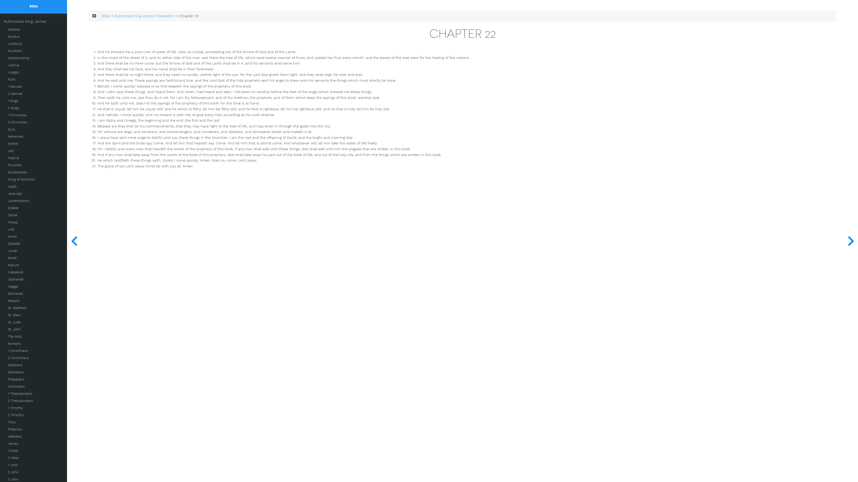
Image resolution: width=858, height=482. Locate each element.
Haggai (13, 287)
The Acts (15, 336)
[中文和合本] (851, 241)
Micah (12, 258)
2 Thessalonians (20, 401)
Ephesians (16, 372)
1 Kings (13, 101)
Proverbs (15, 165)
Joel (11, 229)
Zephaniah (16, 279)
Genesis (14, 29)
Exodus (13, 37)
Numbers (15, 51)
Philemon (15, 429)
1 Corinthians (18, 351)
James (13, 444)
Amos (12, 237)
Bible (106, 16)
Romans (14, 344)
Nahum (13, 265)
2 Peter (13, 458)
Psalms (13, 158)
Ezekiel (13, 208)
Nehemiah (15, 137)
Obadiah (14, 244)
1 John (13, 465)
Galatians (15, 365)
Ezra (11, 129)
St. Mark (14, 315)
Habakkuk (15, 272)
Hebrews (15, 436)
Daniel (12, 215)
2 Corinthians (18, 358)
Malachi (13, 301)
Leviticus (15, 44)
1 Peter (13, 451)
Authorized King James (25, 21)
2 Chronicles (17, 122)
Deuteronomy (18, 58)
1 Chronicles (17, 115)
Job (11, 151)
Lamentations (18, 201)
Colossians (16, 386)
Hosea (13, 222)
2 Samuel (15, 94)
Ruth (11, 79)
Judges (13, 72)
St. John (14, 329)
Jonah (12, 251)
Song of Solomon (21, 179)
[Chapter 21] (74, 241)
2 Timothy (16, 415)
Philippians (16, 379)
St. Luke (14, 322)
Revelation (166, 16)
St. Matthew (17, 308)
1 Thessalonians (20, 394)
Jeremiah (15, 194)
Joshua (13, 65)
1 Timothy (15, 408)
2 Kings (13, 108)
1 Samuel (15, 87)
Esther (13, 144)
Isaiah (12, 187)
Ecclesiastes (17, 172)
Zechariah (15, 294)
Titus (12, 422)
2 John (13, 472)
